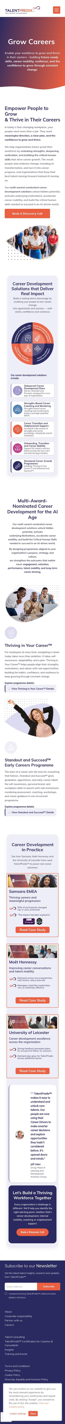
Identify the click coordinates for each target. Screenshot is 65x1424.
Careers (9, 1324)
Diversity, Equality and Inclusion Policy (26, 1379)
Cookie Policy (12, 1374)
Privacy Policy (13, 1370)
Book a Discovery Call (27, 213)
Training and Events (16, 1354)
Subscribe (48, 1286)
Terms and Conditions (17, 1366)
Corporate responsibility (18, 1316)
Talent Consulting (15, 1336)
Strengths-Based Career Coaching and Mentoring (37, 404)
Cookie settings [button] (18, 1413)
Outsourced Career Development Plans (34, 387)
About (8, 1311)
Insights (9, 1349)
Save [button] (33, 1413)
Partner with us (13, 1320)
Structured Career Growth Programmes (38, 462)
